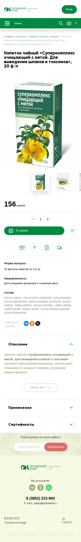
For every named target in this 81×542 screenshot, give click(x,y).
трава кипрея (12, 308)
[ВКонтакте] (26, 323)
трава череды (23, 305)
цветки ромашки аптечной (44, 301)
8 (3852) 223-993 (40, 498)
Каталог (21, 37)
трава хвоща (63, 305)
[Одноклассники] (31, 323)
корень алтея (30, 308)
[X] (37, 323)
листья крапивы (43, 305)
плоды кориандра (15, 312)
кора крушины (62, 297)
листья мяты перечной (37, 297)
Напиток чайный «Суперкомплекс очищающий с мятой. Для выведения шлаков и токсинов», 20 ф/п (37, 40)
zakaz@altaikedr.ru (45, 503)
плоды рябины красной (54, 308)
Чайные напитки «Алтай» (43, 37)
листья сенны (12, 297)
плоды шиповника (15, 301)
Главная (9, 37)
